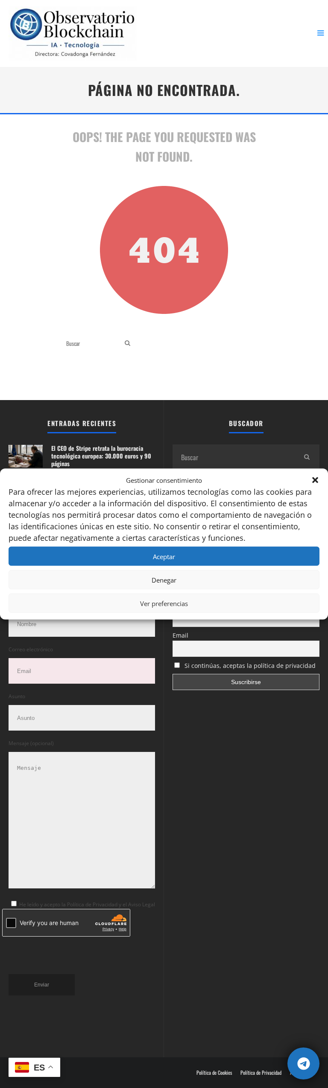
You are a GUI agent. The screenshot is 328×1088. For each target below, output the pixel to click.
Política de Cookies (214, 1072)
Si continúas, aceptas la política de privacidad (249, 666)
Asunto (17, 696)
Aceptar (164, 556)
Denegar (164, 579)
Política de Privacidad (260, 1072)
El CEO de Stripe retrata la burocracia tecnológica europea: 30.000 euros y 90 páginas (101, 456)
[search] (127, 343)
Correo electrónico (31, 649)
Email (180, 635)
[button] (315, 480)
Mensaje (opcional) (31, 743)
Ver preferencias (164, 603)
